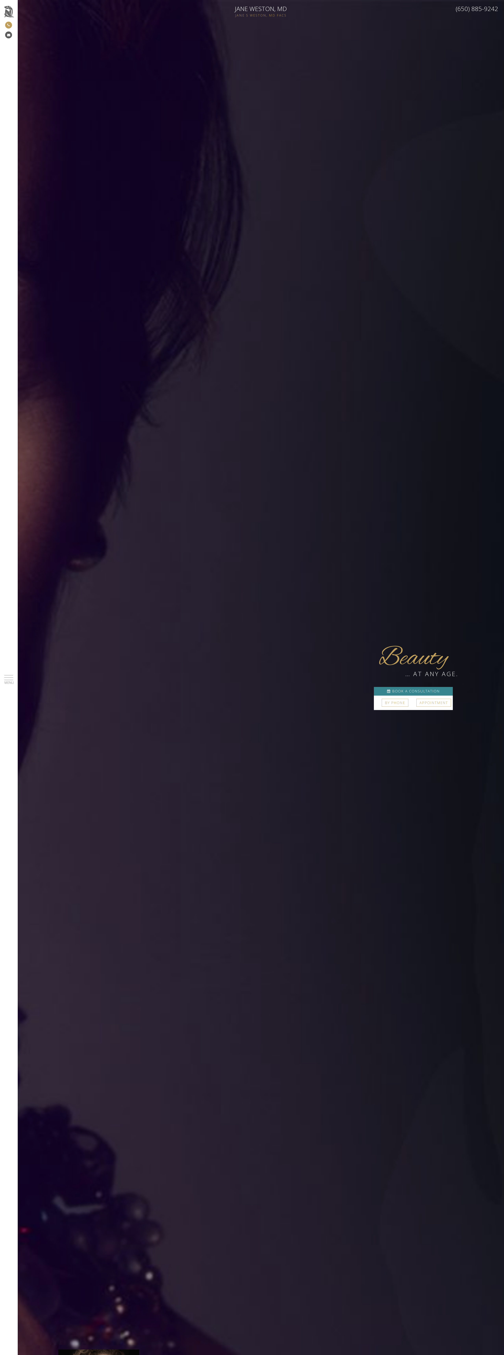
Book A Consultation (415, 691)
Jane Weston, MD (261, 11)
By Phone (395, 702)
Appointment (434, 702)
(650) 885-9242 (477, 8)
